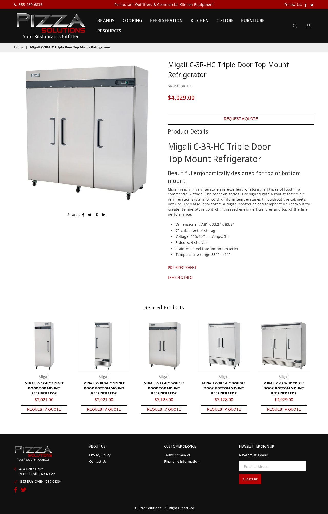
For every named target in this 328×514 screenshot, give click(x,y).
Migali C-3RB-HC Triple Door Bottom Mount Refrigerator (283, 388)
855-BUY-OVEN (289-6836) (40, 481)
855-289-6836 (30, 4)
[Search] (295, 25)
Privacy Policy (100, 455)
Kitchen (200, 20)
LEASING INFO (180, 277)
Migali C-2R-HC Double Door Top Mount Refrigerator (164, 388)
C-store (224, 20)
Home (18, 47)
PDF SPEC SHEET (182, 267)
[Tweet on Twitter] (90, 214)
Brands (106, 20)
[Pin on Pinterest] (97, 214)
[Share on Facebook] (83, 214)
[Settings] (308, 25)
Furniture (253, 20)
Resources (109, 31)
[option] (87, 133)
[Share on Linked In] (104, 214)
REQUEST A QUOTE (241, 119)
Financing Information (181, 461)
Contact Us (98, 461)
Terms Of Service (177, 455)
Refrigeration (166, 20)
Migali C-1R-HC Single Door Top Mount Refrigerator (44, 388)
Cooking (132, 20)
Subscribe (250, 479)
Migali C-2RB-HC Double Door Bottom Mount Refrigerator (223, 388)
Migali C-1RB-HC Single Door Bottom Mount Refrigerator (104, 388)
